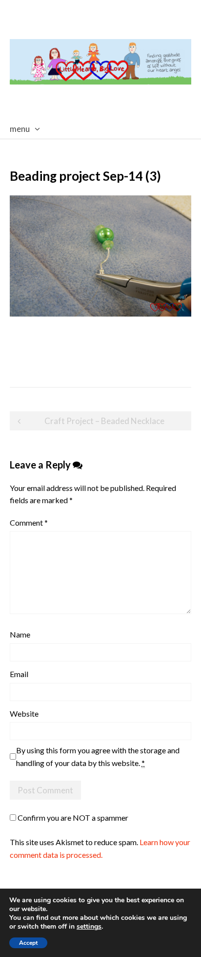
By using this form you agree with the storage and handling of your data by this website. (98, 756)
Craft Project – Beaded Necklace (104, 421)
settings (89, 926)
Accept (28, 943)
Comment (29, 522)
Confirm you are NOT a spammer (72, 817)
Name (20, 634)
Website (24, 713)
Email (19, 674)
